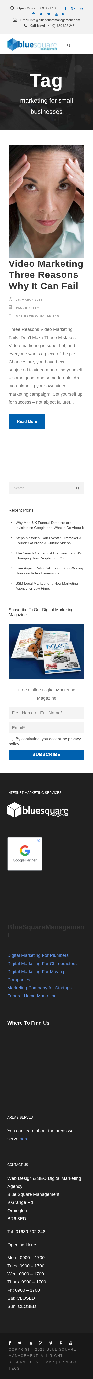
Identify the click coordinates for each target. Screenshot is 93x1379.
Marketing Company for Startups (39, 987)
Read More (27, 421)
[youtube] (56, 14)
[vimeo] (48, 14)
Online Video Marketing (38, 316)
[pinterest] (33, 14)
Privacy (68, 1362)
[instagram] (63, 14)
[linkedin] (81, 8)
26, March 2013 (29, 300)
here (24, 1138)
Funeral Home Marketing (32, 995)
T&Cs (14, 1368)
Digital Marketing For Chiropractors (42, 963)
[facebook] (65, 8)
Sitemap (45, 1362)
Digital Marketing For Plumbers (38, 955)
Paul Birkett (27, 308)
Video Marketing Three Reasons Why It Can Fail (46, 275)
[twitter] (40, 14)
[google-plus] (73, 8)
